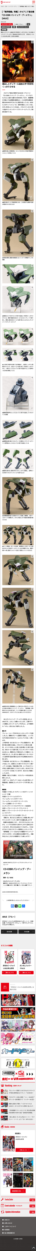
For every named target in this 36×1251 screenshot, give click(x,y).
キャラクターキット (23, 27)
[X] (16, 906)
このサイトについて (10, 1226)
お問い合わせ (8, 1223)
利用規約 (7, 1230)
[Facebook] (12, 906)
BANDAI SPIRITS (6, 27)
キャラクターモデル (7, 24)
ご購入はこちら (9, 972)
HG (28, 24)
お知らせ (7, 1220)
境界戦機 (4, 29)
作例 (14, 27)
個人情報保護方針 (9, 1233)
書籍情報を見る (16, 1191)
